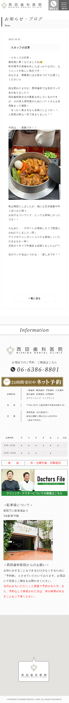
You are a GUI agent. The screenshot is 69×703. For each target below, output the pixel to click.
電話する (53, 8)
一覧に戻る (34, 298)
